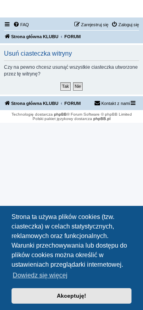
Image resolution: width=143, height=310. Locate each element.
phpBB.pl (101, 118)
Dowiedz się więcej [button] (40, 275)
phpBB (60, 114)
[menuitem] (21, 24)
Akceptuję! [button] (71, 296)
